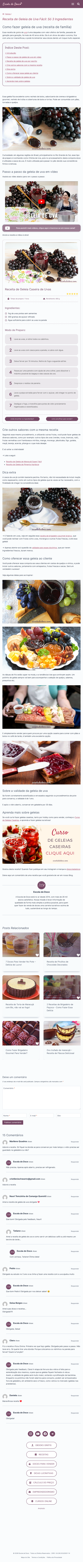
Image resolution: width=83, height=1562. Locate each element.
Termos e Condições (38, 1557)
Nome (6, 1116)
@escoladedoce (73, 869)
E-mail (33, 1116)
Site (59, 1116)
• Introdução (10, 53)
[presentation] (20, 945)
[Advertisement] (41, 1526)
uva (25, 32)
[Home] (3, 14)
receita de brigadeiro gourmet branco (56, 536)
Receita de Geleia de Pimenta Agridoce (22, 464)
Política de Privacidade (54, 1557)
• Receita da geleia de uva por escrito (21, 61)
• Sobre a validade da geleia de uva (20, 77)
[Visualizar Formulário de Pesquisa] (78, 4)
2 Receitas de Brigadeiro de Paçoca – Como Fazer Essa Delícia (60, 1007)
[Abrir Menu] (72, 4)
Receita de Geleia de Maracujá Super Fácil (24, 462)
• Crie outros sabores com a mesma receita (23, 65)
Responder (75, 1142)
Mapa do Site (25, 1557)
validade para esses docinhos (44, 548)
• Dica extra (10, 69)
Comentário (9, 1088)
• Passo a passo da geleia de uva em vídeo (23, 57)
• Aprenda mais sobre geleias (17, 81)
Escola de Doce (41, 892)
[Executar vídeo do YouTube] (41, 201)
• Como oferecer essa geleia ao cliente (21, 73)
